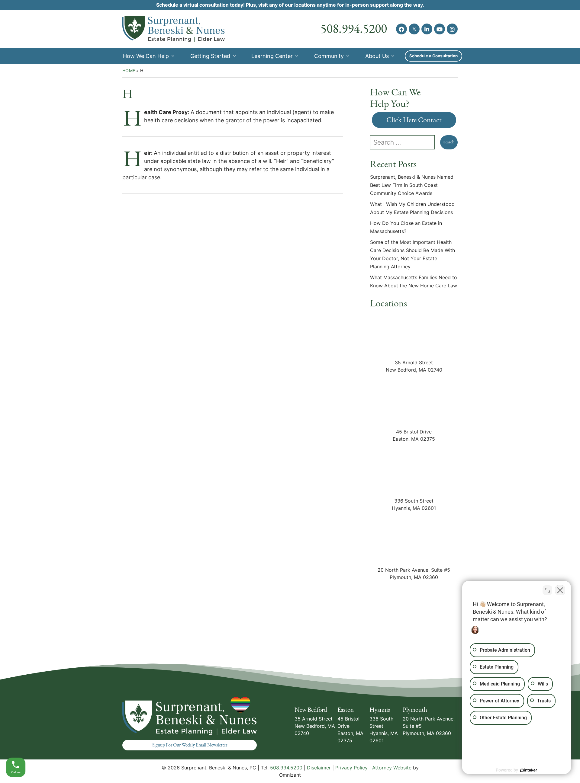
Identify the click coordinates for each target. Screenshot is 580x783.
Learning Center (272, 56)
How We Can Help (146, 56)
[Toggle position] (547, 590)
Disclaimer (319, 768)
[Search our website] (405, 142)
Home (128, 70)
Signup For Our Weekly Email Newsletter (189, 745)
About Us (377, 56)
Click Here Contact (414, 119)
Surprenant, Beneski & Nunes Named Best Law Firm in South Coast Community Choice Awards (411, 185)
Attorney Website (391, 768)
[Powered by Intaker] (529, 770)
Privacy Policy (351, 768)
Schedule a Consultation (433, 55)
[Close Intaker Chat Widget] (560, 590)
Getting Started (210, 56)
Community (329, 56)
